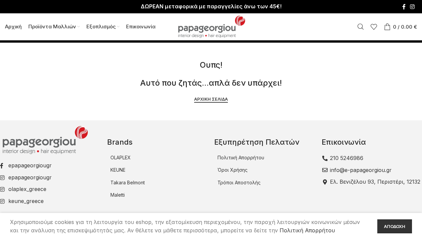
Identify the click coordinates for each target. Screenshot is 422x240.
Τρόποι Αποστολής (239, 182)
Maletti (117, 195)
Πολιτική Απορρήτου (241, 157)
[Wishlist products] (374, 26)
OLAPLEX (120, 157)
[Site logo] (211, 26)
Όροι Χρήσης (233, 170)
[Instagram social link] (412, 7)
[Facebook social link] (404, 7)
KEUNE (117, 170)
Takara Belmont (127, 182)
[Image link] (44, 139)
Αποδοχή (394, 226)
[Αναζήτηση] (360, 26)
